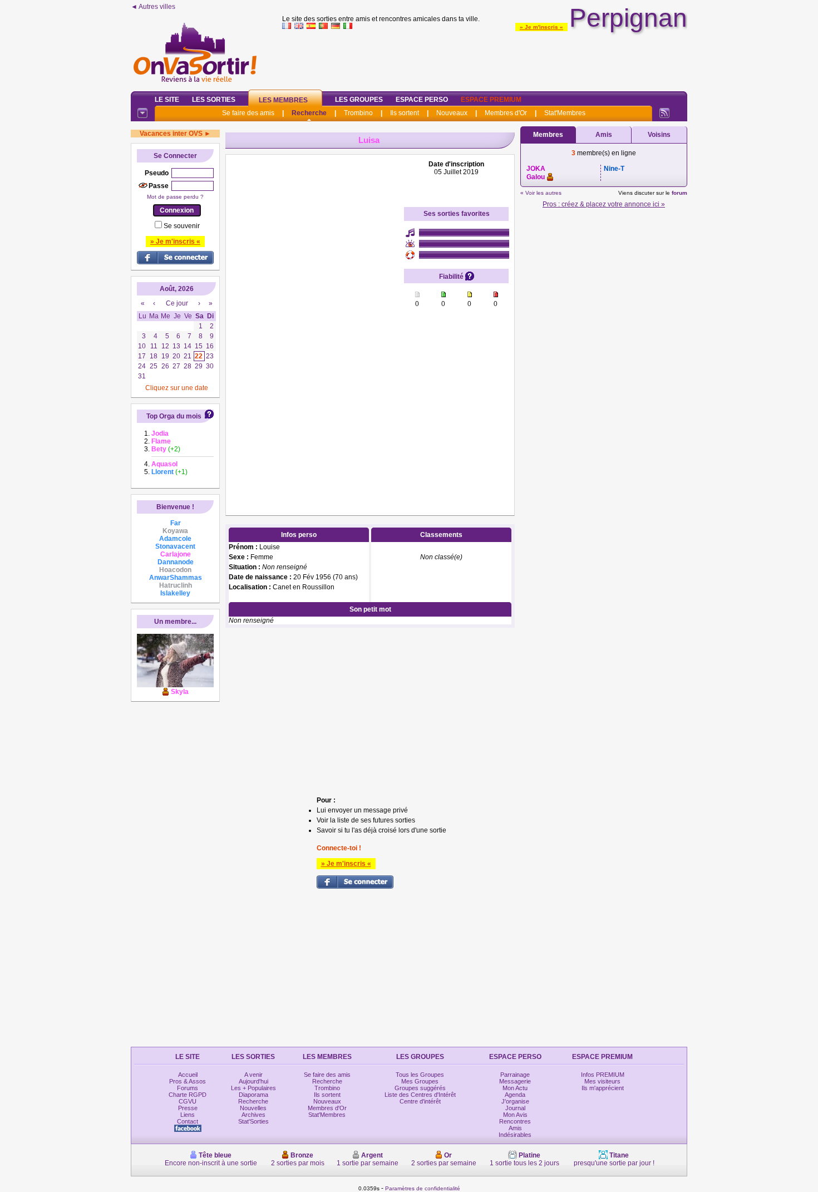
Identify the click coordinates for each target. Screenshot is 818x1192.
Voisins (659, 135)
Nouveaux (451, 113)
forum (679, 193)
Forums (187, 1088)
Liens (187, 1114)
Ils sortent (404, 113)
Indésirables (515, 1134)
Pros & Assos (187, 1081)
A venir (253, 1074)
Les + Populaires (253, 1088)
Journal (515, 1108)
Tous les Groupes (420, 1074)
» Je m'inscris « (541, 27)
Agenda (515, 1094)
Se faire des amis (248, 113)
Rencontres (515, 1121)
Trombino (358, 113)
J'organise (515, 1101)
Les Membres (283, 100)
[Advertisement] (484, 58)
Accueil (188, 1074)
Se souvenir (182, 226)
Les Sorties (213, 100)
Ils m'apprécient (603, 1088)
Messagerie (515, 1081)
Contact (187, 1121)
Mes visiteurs (602, 1081)
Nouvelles (253, 1108)
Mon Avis (515, 1114)
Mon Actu (515, 1088)
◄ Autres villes (153, 7)
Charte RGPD (187, 1094)
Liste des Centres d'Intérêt (420, 1094)
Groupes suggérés (420, 1088)
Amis (603, 135)
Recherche (309, 113)
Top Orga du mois (173, 416)
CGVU (187, 1101)
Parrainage (515, 1074)
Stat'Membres (564, 113)
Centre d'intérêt (420, 1101)
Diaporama (253, 1094)
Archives (253, 1114)
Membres (548, 135)
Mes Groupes (419, 1081)
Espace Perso (422, 100)
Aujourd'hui (253, 1081)
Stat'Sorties (253, 1121)
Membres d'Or (506, 113)
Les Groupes (359, 100)
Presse (188, 1108)
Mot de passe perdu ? (175, 197)
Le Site (167, 100)
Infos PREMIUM (602, 1074)
